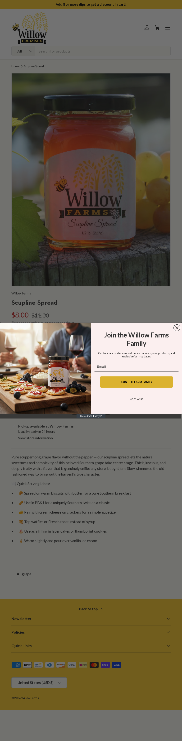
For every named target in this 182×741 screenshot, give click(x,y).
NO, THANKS (136, 399)
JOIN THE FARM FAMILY (136, 382)
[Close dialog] (177, 327)
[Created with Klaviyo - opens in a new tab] (91, 416)
